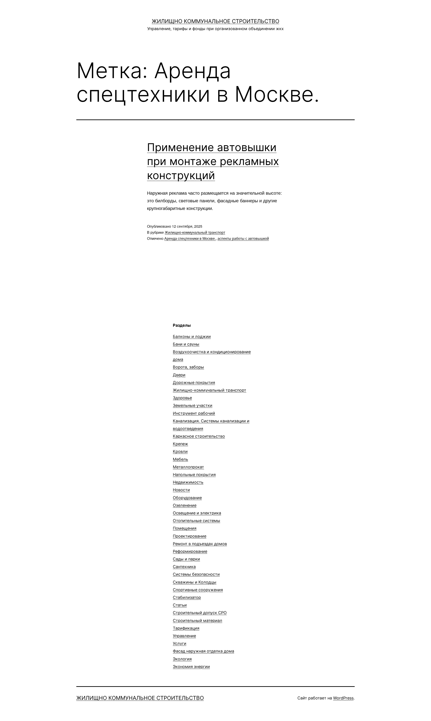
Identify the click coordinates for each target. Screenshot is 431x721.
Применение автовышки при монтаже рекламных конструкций (213, 161)
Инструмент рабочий (194, 413)
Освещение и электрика (197, 513)
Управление (184, 635)
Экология (182, 659)
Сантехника (184, 566)
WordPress (343, 698)
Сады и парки (186, 559)
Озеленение (184, 505)
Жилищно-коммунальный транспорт (195, 232)
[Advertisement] (114, 353)
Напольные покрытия (194, 474)
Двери (179, 375)
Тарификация (186, 628)
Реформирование (190, 551)
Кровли (180, 451)
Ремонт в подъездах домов (200, 543)
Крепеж (180, 443)
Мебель (180, 459)
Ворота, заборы (188, 367)
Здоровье (182, 397)
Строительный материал (197, 620)
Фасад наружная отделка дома (203, 651)
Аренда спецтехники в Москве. (190, 238)
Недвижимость (188, 482)
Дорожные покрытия (194, 382)
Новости (181, 489)
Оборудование (187, 497)
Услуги (179, 643)
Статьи (180, 605)
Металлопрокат (188, 467)
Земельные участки (192, 405)
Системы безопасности (196, 574)
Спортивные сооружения (198, 589)
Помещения (184, 528)
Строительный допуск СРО (200, 612)
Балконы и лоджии (192, 336)
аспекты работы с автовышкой (243, 238)
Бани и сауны (186, 344)
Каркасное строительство (199, 436)
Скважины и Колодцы (194, 582)
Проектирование (189, 536)
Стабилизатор (187, 597)
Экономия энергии (191, 666)
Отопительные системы (196, 520)
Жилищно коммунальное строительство (215, 21)
